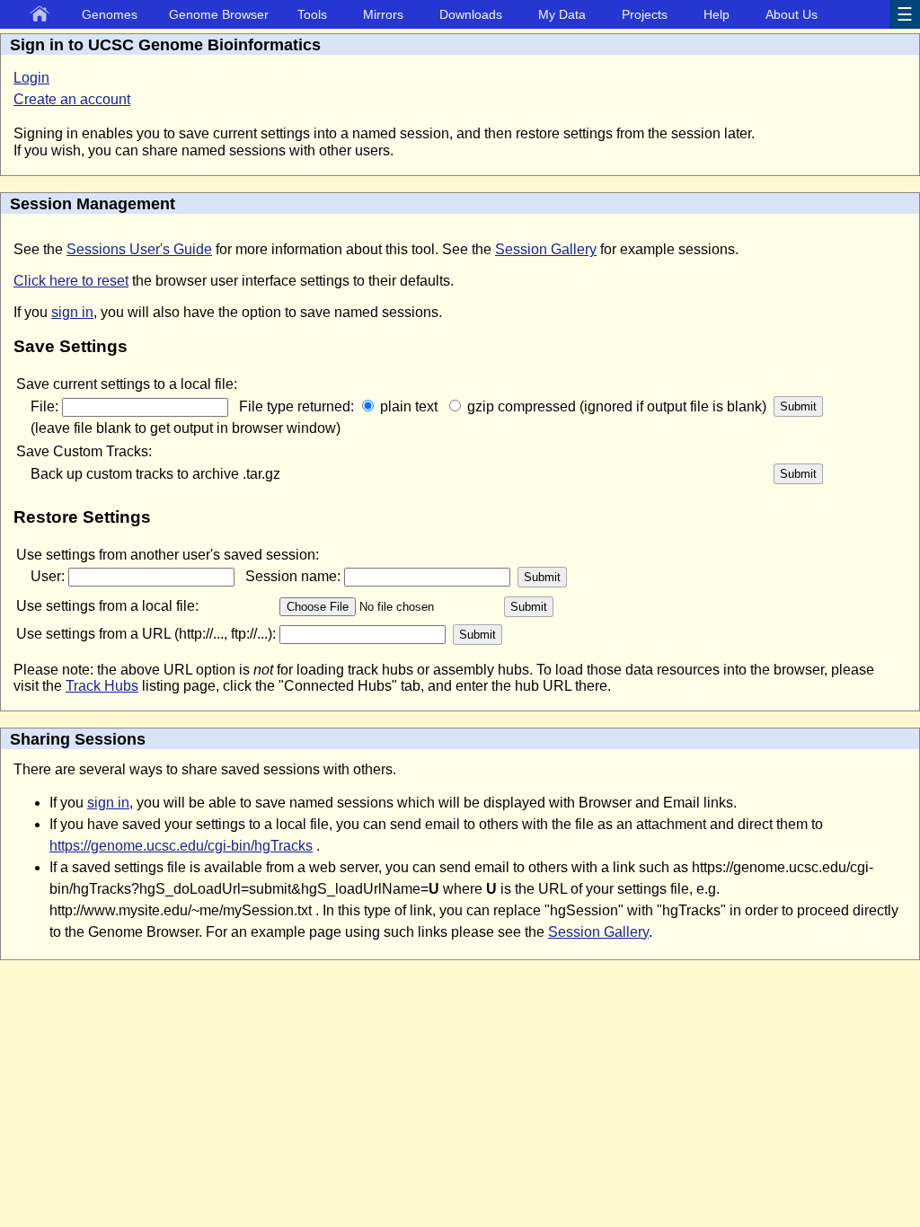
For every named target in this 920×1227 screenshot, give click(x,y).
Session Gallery (546, 249)
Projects (645, 14)
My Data (562, 14)
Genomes (109, 14)
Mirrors (383, 14)
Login (31, 77)
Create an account (71, 99)
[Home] (43, 15)
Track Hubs (102, 685)
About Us (791, 14)
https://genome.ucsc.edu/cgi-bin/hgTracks (181, 845)
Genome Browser (219, 14)
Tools (312, 14)
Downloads (470, 14)
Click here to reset (70, 280)
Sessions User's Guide (139, 249)
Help (716, 14)
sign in (72, 312)
